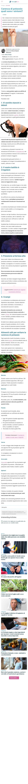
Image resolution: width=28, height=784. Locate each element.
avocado (4, 462)
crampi (7, 314)
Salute (2, 533)
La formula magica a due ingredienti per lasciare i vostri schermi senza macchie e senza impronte (13, 634)
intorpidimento (20, 151)
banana (11, 340)
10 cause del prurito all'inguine (11, 577)
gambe (16, 115)
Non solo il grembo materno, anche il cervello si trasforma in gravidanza (13, 673)
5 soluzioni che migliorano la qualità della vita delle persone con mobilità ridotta (13, 537)
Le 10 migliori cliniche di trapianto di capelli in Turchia (13, 614)
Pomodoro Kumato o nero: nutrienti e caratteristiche (13, 654)
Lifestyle (3, 5)
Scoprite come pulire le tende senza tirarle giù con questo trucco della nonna (13, 557)
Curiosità (8, 5)
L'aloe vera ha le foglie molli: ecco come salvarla (12, 595)
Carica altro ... (14, 678)
